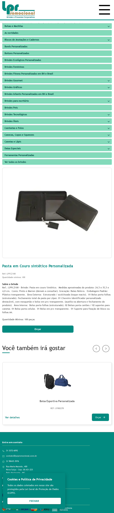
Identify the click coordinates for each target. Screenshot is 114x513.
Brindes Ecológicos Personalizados (23, 60)
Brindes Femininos (14, 67)
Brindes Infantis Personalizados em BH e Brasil (29, 94)
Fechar (34, 501)
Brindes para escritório (17, 101)
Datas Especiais (13, 148)
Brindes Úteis (12, 121)
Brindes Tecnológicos (16, 114)
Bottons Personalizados (17, 53)
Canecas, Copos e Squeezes (19, 135)
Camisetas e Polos (14, 128)
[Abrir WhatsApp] (106, 505)
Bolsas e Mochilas (14, 26)
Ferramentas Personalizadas (19, 155)
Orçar (37, 329)
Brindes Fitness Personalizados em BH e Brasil (29, 73)
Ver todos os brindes (15, 162)
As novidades (11, 33)
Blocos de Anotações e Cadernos (22, 39)
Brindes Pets (11, 107)
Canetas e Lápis (13, 141)
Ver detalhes (12, 417)
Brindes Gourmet (14, 80)
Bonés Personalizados (16, 46)
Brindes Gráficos (13, 87)
